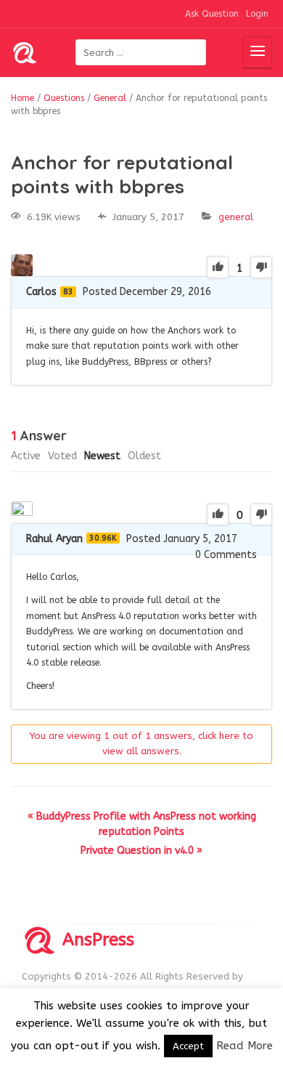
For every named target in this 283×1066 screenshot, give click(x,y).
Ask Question (212, 14)
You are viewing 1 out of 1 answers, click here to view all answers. (141, 743)
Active (26, 456)
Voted (62, 456)
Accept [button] (188, 1046)
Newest (102, 456)
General (235, 216)
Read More (244, 1045)
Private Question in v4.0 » (141, 850)
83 (68, 291)
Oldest (144, 456)
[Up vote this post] (218, 267)
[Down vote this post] (261, 267)
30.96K (103, 538)
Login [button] (257, 14)
